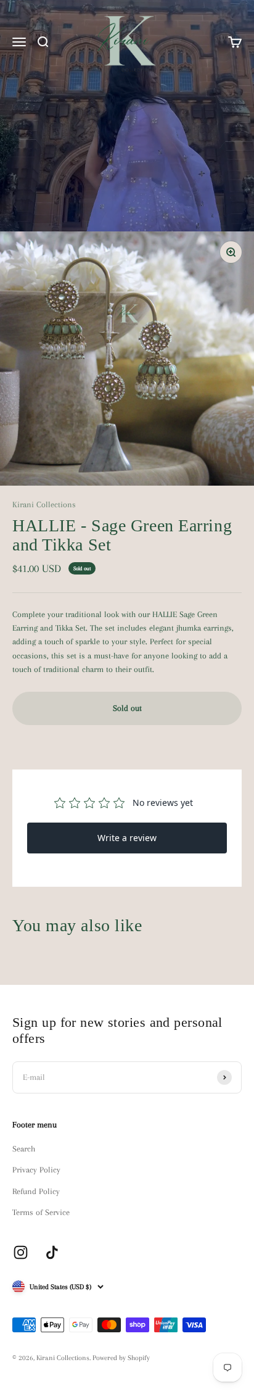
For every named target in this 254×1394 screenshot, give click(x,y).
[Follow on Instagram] (20, 1252)
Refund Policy (36, 1191)
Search (23, 1148)
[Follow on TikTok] (52, 1252)
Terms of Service (41, 1212)
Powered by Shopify (121, 1358)
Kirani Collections (44, 504)
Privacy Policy (36, 1169)
